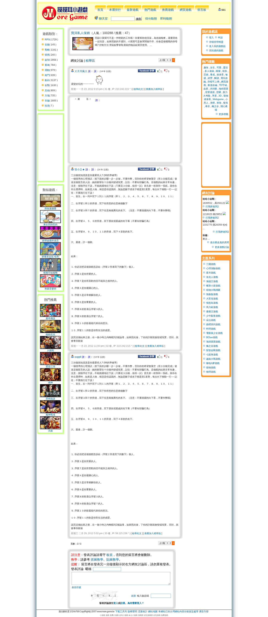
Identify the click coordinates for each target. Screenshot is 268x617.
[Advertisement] (104, 131)
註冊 (122, 603)
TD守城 (223, 85)
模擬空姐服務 (50, 272)
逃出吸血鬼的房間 (219, 242)
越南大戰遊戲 (213, 359)
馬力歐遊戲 (212, 307)
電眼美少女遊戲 (214, 333)
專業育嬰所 (50, 288)
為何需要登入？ (136, 603)
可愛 (219, 67)
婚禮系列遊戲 (213, 324)
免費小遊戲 (114, 615)
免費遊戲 (164, 615)
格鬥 (47, 75)
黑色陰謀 (50, 398)
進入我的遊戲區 (217, 46)
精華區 (90, 60)
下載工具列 (121, 611)
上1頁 (162, 60)
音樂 (47, 44)
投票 (47, 105)
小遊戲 (102, 615)
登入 (115, 603)
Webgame (218, 99)
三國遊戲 (211, 264)
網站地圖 (153, 611)
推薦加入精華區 (154, 89)
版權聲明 (132, 611)
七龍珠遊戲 (212, 354)
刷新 (133, 595)
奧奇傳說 (50, 318)
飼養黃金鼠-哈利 (50, 256)
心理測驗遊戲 (213, 268)
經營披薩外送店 (50, 240)
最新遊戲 (133, 9)
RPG (47, 39)
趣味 (206, 67)
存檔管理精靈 (216, 42)
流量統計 (142, 611)
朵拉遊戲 (211, 320)
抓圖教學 (97, 559)
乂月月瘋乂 (81, 71)
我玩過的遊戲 (216, 50)
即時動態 (166, 18)
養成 (212, 74)
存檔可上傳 (213, 81)
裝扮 (224, 71)
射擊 (47, 85)
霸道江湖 (50, 366)
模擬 (218, 71)
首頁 (100, 9)
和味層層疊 (50, 208)
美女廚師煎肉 (50, 224)
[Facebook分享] (147, 71)
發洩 (225, 102)
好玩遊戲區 (148, 615)
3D (220, 95)
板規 (109, 554)
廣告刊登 (204, 611)
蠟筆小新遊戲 (213, 285)
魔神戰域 (50, 414)
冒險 (219, 102)
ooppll (78, 356)
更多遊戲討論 (222, 247)
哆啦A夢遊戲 (213, 363)
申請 (220, 37)
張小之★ (80, 169)
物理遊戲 (211, 371)
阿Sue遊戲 (212, 337)
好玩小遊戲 (123, 615)
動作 (47, 80)
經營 (210, 78)
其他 (47, 90)
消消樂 (213, 88)
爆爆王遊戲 (212, 311)
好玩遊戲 (156, 615)
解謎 (216, 78)
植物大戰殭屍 (213, 290)
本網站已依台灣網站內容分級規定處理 (178, 611)
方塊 (47, 95)
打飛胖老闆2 (212, 206)
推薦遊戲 (168, 9)
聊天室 (103, 18)
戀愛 (218, 92)
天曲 (50, 430)
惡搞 (206, 74)
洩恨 (212, 102)
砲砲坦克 (50, 334)
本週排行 (115, 9)
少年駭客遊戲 (213, 315)
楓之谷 (215, 106)
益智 (47, 60)
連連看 (220, 74)
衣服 (47, 100)
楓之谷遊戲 (212, 346)
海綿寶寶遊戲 (213, 341)
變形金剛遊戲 (213, 350)
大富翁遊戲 (212, 298)
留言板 (201, 9)
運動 (47, 70)
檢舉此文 (138, 89)
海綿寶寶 (223, 88)
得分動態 (151, 18)
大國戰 (50, 350)
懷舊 (47, 54)
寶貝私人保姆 (80, 33)
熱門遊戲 (150, 9)
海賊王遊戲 (212, 281)
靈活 (225, 67)
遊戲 (107, 615)
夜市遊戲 (211, 272)
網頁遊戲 (185, 9)
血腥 (205, 88)
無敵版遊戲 (212, 294)
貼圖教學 (112, 559)
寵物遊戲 (211, 367)
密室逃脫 (210, 92)
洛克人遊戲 (212, 277)
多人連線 (209, 71)
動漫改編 (212, 85)
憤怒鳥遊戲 (212, 303)
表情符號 (76, 587)
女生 (212, 67)
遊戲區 (140, 615)
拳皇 (207, 106)
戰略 (47, 49)
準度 (214, 95)
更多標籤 (223, 114)
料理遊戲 (211, 328)
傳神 (50, 382)
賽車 (47, 65)
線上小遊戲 (133, 615)
